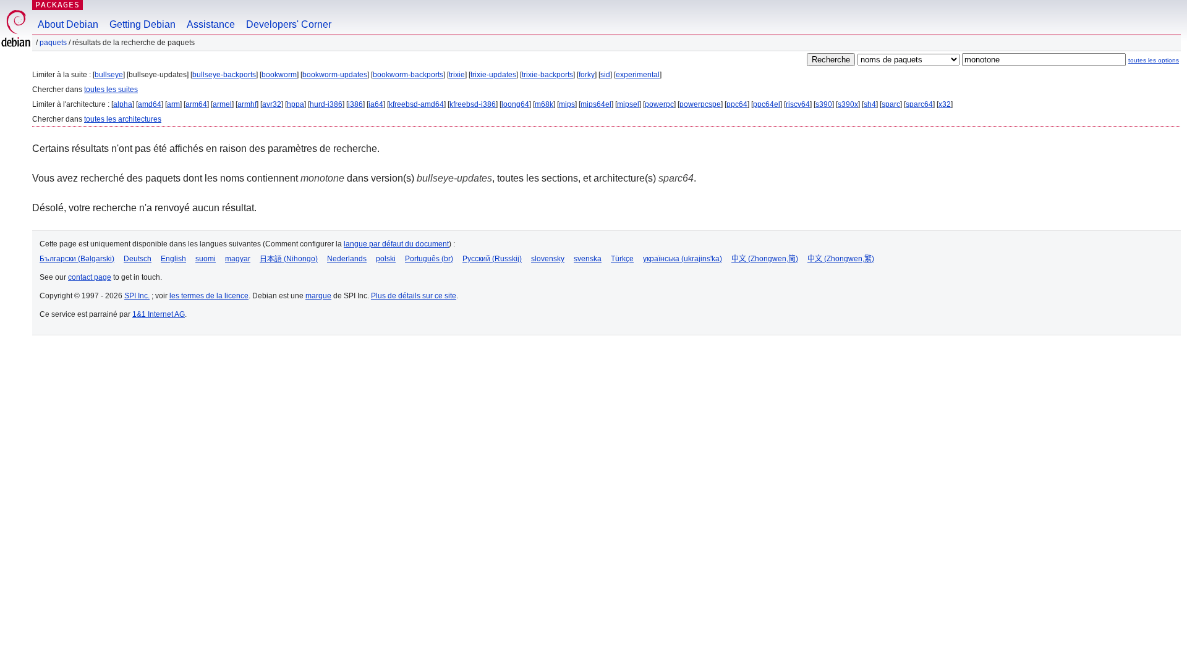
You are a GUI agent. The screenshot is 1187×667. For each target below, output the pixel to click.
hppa (295, 104)
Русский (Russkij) (492, 258)
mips (567, 104)
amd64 (149, 104)
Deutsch (137, 258)
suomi (205, 258)
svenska (588, 258)
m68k (544, 104)
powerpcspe (700, 104)
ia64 (375, 104)
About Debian (68, 24)
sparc (891, 104)
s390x (848, 104)
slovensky (547, 258)
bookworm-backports (408, 74)
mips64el (596, 104)
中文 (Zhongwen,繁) (840, 258)
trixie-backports (547, 74)
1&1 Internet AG (158, 314)
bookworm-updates (334, 74)
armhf (247, 104)
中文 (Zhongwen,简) (764, 258)
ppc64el (766, 104)
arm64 (196, 104)
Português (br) (429, 258)
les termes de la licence (209, 296)
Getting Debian (142, 24)
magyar (237, 258)
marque (318, 296)
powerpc (659, 104)
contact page (89, 277)
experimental (638, 74)
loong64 (515, 104)
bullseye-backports (224, 74)
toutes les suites (111, 89)
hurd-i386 (326, 104)
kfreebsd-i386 (472, 104)
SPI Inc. (137, 296)
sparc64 (919, 104)
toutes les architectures (122, 119)
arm (173, 104)
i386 (355, 104)
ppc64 (736, 104)
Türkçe (622, 258)
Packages (57, 4)
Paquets (53, 42)
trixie (457, 74)
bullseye (109, 74)
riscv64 (798, 104)
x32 (944, 104)
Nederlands (347, 258)
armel (222, 104)
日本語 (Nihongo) (289, 258)
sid (605, 74)
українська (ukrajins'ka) (682, 258)
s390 (823, 104)
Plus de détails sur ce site (413, 296)
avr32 (271, 104)
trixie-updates (493, 74)
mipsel (628, 104)
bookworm (279, 74)
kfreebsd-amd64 (416, 104)
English (173, 258)
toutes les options (1153, 60)
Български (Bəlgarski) (77, 258)
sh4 (870, 104)
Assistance (211, 24)
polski (386, 258)
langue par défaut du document (396, 244)
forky (587, 74)
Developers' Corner (288, 24)
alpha (122, 104)
